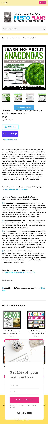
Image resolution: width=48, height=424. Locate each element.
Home (3, 38)
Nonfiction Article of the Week (16, 189)
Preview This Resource (24, 107)
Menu (6, 3)
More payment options (10, 139)
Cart (44, 2)
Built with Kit (24, 413)
